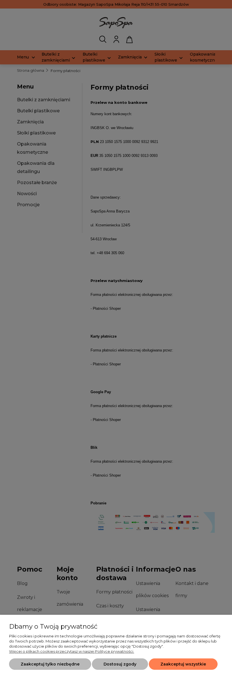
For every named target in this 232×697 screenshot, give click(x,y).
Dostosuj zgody (120, 664)
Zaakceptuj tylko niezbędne (50, 664)
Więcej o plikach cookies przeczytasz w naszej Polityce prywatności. (71, 651)
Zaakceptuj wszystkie (183, 664)
